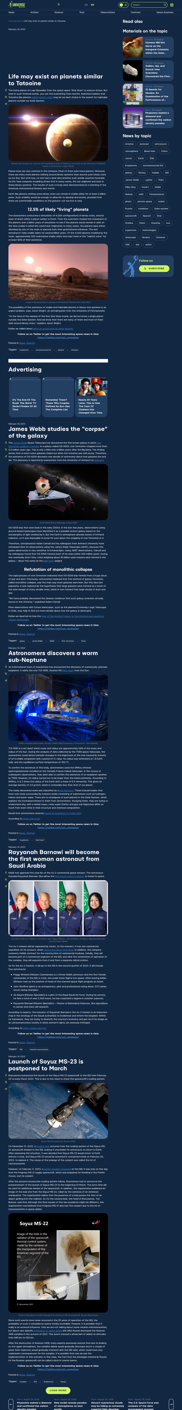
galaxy (22, 641)
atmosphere (131, 151)
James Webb (20, 443)
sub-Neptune (66, 790)
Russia (63, 1382)
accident (23, 1382)
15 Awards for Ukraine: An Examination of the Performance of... (156, 94)
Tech (81, 12)
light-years (68, 670)
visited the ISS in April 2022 (58, 950)
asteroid (144, 144)
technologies (149, 230)
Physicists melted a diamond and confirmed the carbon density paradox (158, 118)
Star (159, 216)
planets (61, 350)
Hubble (155, 173)
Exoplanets (24, 350)
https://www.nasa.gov (35, 1028)
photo (128, 201)
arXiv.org (99, 460)
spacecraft (131, 216)
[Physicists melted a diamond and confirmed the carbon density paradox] (133, 117)
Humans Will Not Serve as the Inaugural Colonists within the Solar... (157, 47)
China (164, 151)
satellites (143, 209)
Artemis (129, 144)
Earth (141, 158)
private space (145, 201)
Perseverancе (157, 194)
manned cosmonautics (39, 1049)
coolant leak (42, 1146)
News (11, 12)
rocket (161, 201)
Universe (74, 350)
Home (11, 21)
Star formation (68, 641)
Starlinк (129, 223)
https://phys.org (31, 819)
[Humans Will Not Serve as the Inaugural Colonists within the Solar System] (133, 47)
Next (171, 1404)
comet (128, 158)
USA (127, 244)
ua (86, 5)
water (148, 244)
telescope (130, 237)
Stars (83, 641)
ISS (21, 1049)
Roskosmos (48, 1382)
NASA (52, 641)
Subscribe (156, 268)
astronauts (161, 144)
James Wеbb (37, 641)
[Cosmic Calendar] (172, 5)
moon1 (145, 187)
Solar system (161, 209)
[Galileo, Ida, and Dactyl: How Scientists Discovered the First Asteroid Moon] (133, 70)
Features (136, 12)
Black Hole (149, 151)
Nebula (129, 194)
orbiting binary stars (42, 97)
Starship (155, 223)
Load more (58, 1390)
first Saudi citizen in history (69, 876)
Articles (34, 12)
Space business (165, 12)
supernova (130, 230)
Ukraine (146, 237)
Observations (107, 12)
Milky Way (48, 561)
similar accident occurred (57, 1169)
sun (168, 223)
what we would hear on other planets (53, 329)
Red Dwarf (40, 840)
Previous (10, 1404)
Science (59, 12)
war (137, 244)
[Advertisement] (58, 54)
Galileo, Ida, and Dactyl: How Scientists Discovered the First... (158, 71)
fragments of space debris (48, 1331)
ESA (152, 158)
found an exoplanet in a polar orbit (62, 813)
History (142, 173)
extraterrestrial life (43, 350)
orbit (141, 194)
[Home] (16, 5)
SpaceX (147, 216)
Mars (161, 180)
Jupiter (148, 180)
